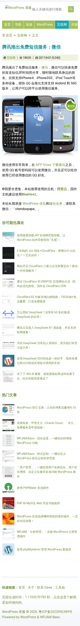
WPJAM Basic (50, 617)
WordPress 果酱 (13, 612)
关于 (31, 587)
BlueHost (29, 194)
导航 (18, 24)
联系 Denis (44, 587)
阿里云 (62, 189)
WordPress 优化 (34, 204)
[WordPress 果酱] (18, 8)
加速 (29, 24)
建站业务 (55, 204)
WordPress (45, 24)
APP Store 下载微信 (50, 165)
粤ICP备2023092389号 (55, 612)
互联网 (62, 24)
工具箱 (60, 587)
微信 (44, 67)
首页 (7, 24)
